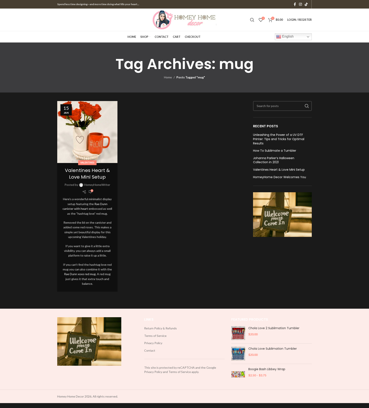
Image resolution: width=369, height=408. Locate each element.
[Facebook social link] (294, 4)
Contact (149, 350)
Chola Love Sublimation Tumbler (272, 349)
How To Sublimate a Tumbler (274, 151)
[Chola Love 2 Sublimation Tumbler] (238, 333)
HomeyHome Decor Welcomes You (279, 177)
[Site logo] (184, 19)
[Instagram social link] (300, 4)
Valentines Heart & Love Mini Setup (87, 173)
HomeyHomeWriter (97, 184)
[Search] (252, 20)
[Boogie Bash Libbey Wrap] (238, 374)
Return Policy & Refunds (160, 328)
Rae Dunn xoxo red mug (80, 274)
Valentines (87, 162)
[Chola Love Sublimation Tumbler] (238, 354)
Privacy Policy (153, 343)
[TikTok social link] (306, 4)
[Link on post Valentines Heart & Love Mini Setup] (87, 132)
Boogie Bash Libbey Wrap (266, 369)
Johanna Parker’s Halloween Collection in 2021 (273, 160)
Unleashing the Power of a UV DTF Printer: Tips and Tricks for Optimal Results (278, 139)
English (287, 36)
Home (168, 77)
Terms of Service (155, 336)
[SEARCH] (307, 106)
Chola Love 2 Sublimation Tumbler (273, 328)
